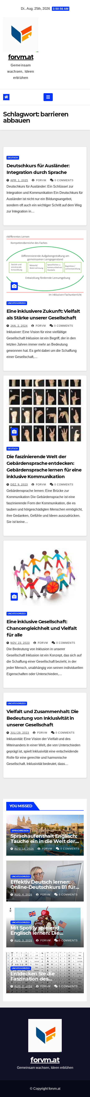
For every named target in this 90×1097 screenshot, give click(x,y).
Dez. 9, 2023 (19, 484)
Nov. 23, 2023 (20, 642)
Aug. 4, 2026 (23, 894)
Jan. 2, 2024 (19, 325)
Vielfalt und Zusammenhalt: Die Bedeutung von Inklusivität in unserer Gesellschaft (42, 718)
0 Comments (64, 180)
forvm (40, 180)
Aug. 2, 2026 (23, 986)
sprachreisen (20, 830)
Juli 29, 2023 (19, 732)
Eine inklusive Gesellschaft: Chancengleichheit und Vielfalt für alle (41, 628)
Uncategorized (17, 303)
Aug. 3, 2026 (23, 940)
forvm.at (20, 57)
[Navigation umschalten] (48, 97)
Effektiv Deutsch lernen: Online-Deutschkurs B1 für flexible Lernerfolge (42, 887)
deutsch (13, 157)
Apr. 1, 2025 (19, 180)
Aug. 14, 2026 (24, 848)
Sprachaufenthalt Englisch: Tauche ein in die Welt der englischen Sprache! (43, 841)
